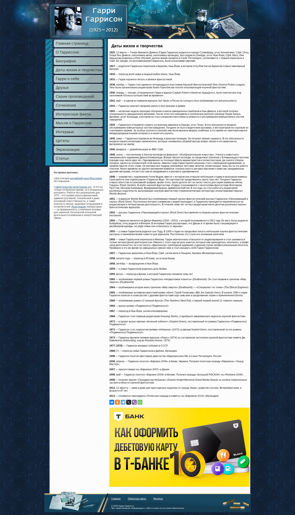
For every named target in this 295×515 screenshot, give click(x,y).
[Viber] (134, 402)
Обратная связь (137, 498)
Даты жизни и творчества (79, 70)
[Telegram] (123, 402)
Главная (116, 498)
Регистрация (78, 206)
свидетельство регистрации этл (73, 187)
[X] (128, 402)
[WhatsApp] (139, 402)
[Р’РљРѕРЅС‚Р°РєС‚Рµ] (111, 402)
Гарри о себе (67, 79)
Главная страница (72, 43)
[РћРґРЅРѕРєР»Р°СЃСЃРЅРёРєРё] (117, 402)
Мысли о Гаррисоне (74, 123)
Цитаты (62, 141)
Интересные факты (73, 114)
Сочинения (66, 105)
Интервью (65, 132)
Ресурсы (158, 498)
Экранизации (68, 149)
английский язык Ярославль (86, 178)
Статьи (62, 158)
